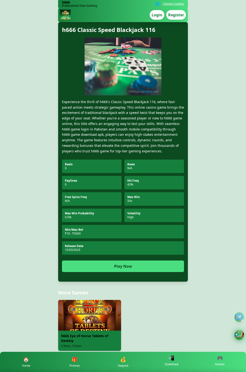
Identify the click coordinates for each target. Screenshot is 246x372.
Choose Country (173, 4)
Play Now (123, 266)
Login (157, 15)
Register (176, 15)
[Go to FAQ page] (239, 317)
